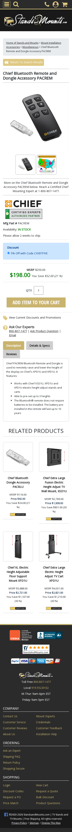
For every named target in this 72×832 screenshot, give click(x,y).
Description (13, 345)
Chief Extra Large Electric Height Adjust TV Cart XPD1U (54, 574)
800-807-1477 (18, 331)
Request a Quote (47, 791)
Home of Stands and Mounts (22, 43)
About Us (9, 734)
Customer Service (14, 722)
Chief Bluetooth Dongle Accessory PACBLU (18, 482)
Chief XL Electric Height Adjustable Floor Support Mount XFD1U (18, 574)
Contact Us (10, 716)
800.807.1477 (42, 682)
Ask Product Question (44, 331)
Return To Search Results (26, 62)
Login (6, 785)
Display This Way (51, 823)
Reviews (11, 354)
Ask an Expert (12, 750)
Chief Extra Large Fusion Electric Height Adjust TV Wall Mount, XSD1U (54, 484)
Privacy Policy (19, 823)
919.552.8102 (40, 688)
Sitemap (34, 823)
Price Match (10, 803)
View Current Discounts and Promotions (35, 317)
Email (12, 335)
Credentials (43, 722)
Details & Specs (39, 345)
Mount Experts (45, 716)
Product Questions (48, 803)
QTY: (29, 290)
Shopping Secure (14, 768)
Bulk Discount (45, 797)
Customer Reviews (15, 728)
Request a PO (12, 797)
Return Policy (11, 762)
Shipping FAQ (11, 756)
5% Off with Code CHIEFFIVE (29, 253)
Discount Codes (13, 791)
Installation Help (46, 734)
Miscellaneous (30, 47)
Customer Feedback (49, 728)
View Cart (42, 785)
